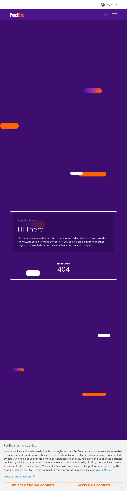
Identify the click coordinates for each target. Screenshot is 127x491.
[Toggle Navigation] (114, 14)
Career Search (105, 15)
